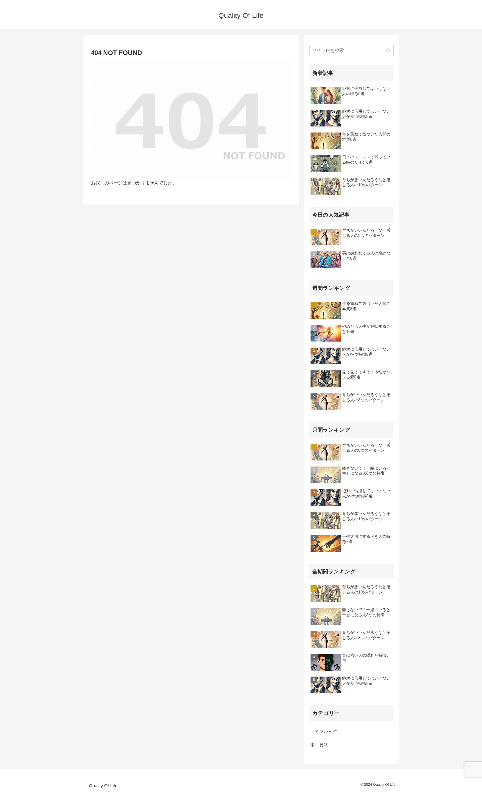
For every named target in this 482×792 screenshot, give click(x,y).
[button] (388, 50)
